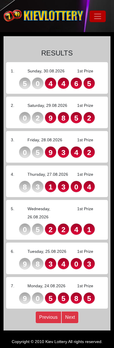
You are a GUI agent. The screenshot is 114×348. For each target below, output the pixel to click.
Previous (48, 317)
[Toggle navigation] (97, 16)
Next (70, 317)
